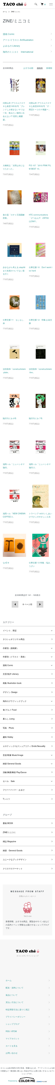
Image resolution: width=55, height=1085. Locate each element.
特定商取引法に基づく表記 (17, 1009)
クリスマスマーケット (13, 868)
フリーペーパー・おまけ (14, 789)
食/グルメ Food (9, 709)
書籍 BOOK (8, 823)
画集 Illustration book (12, 683)
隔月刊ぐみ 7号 (35, 418)
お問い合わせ (11, 1053)
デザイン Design (10, 692)
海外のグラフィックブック (15, 701)
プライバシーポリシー (15, 1016)
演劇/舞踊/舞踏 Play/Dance (15, 772)
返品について (11, 994)
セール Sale (9, 781)
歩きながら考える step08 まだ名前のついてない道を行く (15, 270)
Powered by (12, 1081)
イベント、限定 (10, 630)
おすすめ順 (28, 68)
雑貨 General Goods (12, 763)
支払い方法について (14, 1002)
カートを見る (11, 1045)
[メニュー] (51, 4)
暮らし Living (9, 718)
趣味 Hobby (8, 737)
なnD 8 (6, 562)
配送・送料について (14, 987)
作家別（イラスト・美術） (15, 656)
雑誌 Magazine (9, 841)
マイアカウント (12, 1038)
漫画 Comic (8, 665)
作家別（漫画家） (11, 648)
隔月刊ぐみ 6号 (9, 418)
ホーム (5, 12)
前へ (15, 604)
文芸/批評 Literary (11, 673)
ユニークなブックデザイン (15, 859)
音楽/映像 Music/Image (13, 755)
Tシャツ (6, 798)
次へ (40, 604)
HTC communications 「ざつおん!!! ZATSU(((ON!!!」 (39, 218)
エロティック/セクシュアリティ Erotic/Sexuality (24, 746)
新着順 (49, 68)
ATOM (14, 1031)
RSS (8, 1031)
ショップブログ (12, 1024)
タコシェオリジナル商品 (14, 639)
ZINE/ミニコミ (15, 12)
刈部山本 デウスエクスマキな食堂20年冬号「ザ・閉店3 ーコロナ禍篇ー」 (40, 106)
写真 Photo (8, 727)
